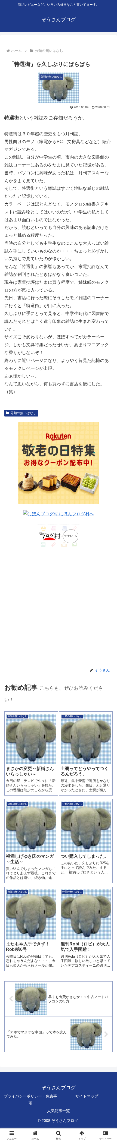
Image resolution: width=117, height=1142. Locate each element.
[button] (105, 833)
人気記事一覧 (58, 1111)
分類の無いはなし (23, 413)
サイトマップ (86, 1096)
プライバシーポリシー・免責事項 (30, 1099)
